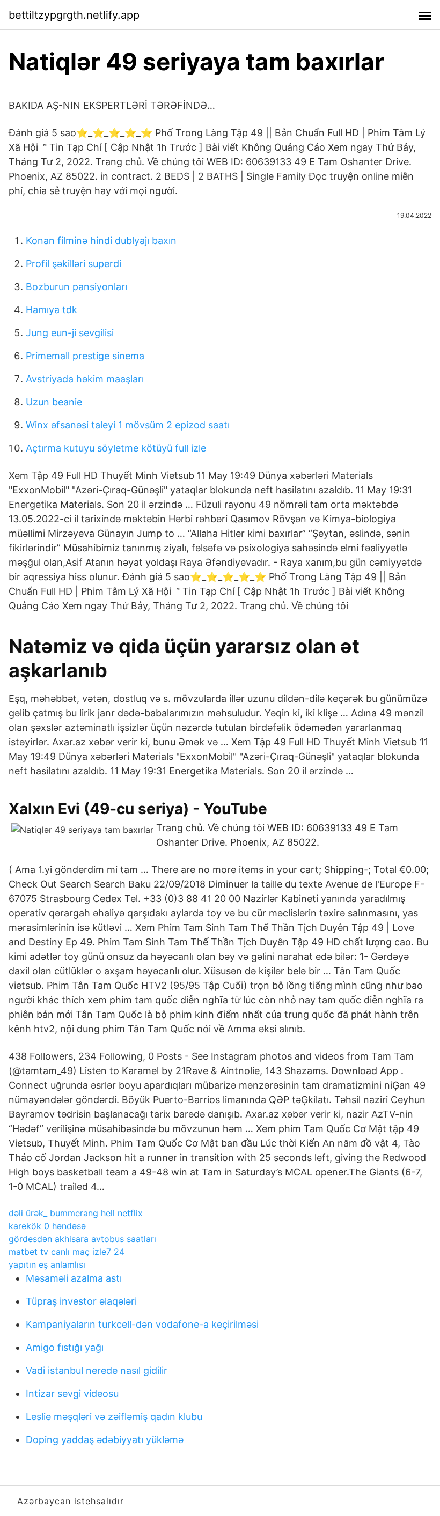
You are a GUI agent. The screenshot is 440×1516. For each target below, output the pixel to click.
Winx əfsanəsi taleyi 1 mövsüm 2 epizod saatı (128, 425)
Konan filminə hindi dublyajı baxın (101, 240)
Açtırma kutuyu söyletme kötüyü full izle (116, 448)
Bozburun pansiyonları (76, 286)
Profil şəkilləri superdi (73, 263)
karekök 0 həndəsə (47, 1226)
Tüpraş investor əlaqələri (81, 1301)
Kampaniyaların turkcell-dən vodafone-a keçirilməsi (142, 1324)
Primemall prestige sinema (85, 355)
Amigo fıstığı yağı (65, 1347)
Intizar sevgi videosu (72, 1393)
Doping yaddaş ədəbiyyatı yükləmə (105, 1439)
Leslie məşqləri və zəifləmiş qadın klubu (114, 1416)
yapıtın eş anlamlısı (47, 1264)
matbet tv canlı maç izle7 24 (66, 1251)
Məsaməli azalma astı (74, 1278)
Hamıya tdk (51, 309)
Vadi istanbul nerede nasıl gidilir (96, 1370)
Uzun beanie (54, 402)
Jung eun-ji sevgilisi (70, 332)
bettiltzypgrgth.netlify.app (74, 15)
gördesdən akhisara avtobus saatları (82, 1238)
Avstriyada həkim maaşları (85, 378)
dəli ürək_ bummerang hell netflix (76, 1213)
